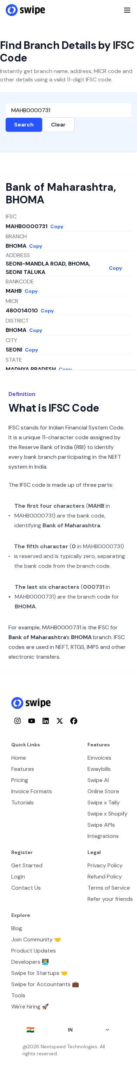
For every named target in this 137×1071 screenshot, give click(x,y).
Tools (18, 995)
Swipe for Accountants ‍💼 (45, 984)
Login (18, 876)
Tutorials (22, 802)
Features (22, 769)
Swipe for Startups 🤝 (39, 973)
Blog (16, 928)
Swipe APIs (101, 824)
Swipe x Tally (103, 802)
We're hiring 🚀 (30, 1006)
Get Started (27, 865)
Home (18, 757)
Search (24, 124)
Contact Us (26, 887)
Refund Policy (104, 876)
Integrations (103, 836)
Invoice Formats (31, 791)
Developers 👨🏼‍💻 (30, 961)
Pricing (19, 780)
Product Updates (33, 950)
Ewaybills (99, 769)
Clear (58, 124)
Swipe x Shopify (107, 813)
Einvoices (99, 757)
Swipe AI (98, 780)
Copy (56, 226)
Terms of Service (108, 887)
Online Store (103, 791)
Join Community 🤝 (36, 939)
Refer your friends (110, 899)
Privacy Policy (105, 865)
